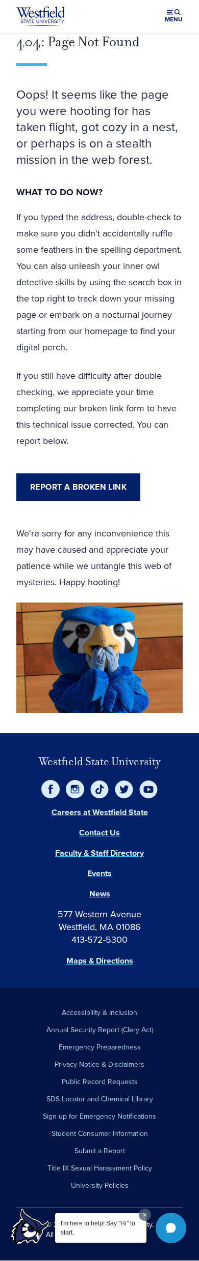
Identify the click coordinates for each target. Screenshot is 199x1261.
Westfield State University (100, 761)
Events (99, 873)
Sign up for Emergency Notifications (99, 1116)
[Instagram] (75, 789)
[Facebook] (50, 789)
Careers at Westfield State (100, 812)
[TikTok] (99, 789)
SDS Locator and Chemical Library (99, 1099)
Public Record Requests (100, 1081)
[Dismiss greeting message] (145, 1215)
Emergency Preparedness (100, 1047)
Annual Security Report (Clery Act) (99, 1030)
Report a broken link (78, 487)
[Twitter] (124, 789)
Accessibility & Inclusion (99, 1012)
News (99, 893)
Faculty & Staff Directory (99, 853)
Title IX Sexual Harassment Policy (99, 1168)
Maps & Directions (99, 961)
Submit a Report (99, 1151)
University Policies (100, 1185)
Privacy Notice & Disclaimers (99, 1064)
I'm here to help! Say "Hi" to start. (98, 1228)
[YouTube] (148, 789)
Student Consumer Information (100, 1133)
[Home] (40, 16)
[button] (171, 1228)
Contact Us (99, 832)
